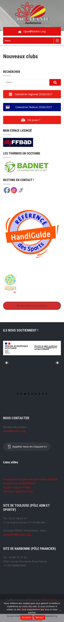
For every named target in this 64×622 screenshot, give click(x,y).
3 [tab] (25, 394)
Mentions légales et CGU (18, 491)
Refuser (40, 617)
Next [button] (57, 363)
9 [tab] (46, 394)
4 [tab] (28, 394)
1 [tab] (18, 394)
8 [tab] (43, 394)
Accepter (26, 617)
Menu (8, 40)
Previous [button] (7, 363)
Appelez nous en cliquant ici (29, 446)
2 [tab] (21, 394)
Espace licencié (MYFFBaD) (19, 483)
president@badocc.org (17, 534)
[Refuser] (60, 610)
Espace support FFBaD (17, 487)
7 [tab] (39, 394)
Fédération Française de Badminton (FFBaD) (30, 479)
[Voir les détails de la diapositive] (32, 354)
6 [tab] (36, 394)
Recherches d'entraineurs (32, 305)
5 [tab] (32, 394)
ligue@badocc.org (34, 31)
